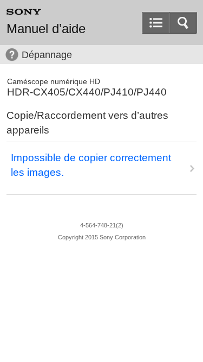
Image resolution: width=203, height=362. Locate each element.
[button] (183, 22)
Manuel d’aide (46, 28)
